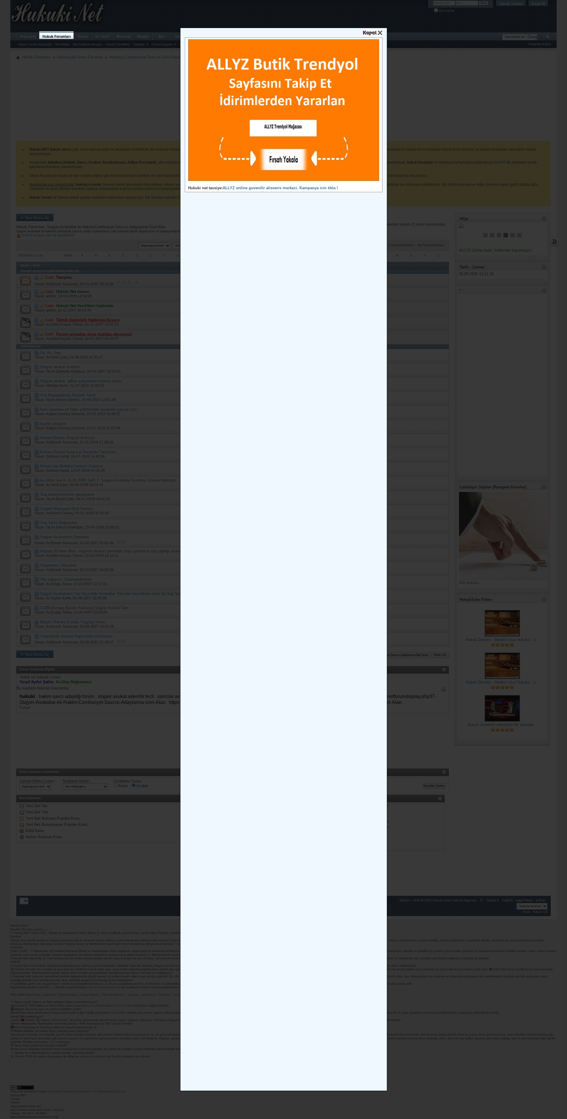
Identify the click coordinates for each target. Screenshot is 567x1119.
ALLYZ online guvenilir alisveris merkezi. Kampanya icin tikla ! (280, 188)
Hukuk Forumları (57, 37)
